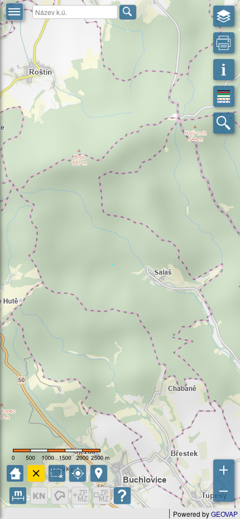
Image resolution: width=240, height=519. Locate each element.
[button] (14, 12)
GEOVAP (224, 513)
